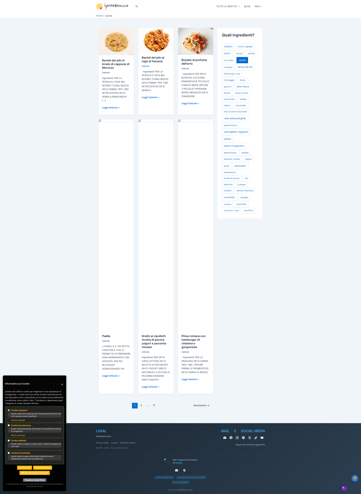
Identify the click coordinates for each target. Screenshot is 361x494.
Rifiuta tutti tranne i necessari (34, 473)
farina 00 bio (245, 66)
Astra (191, 490)
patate (245, 152)
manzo (227, 105)
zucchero (241, 204)
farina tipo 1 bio (232, 73)
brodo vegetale (245, 46)
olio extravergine (235, 118)
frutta (242, 80)
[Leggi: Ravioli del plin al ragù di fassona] (155, 40)
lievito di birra (241, 93)
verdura (227, 204)
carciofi (239, 53)
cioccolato (228, 60)
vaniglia (244, 197)
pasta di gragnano (234, 145)
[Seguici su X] (249, 438)
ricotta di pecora (231, 178)
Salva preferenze (42, 467)
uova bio (229, 197)
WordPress (182, 490)
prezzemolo (230, 172)
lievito (227, 93)
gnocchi (227, 86)
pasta (227, 138)
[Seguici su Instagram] (237, 438)
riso (246, 178)
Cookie (114, 442)
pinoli (226, 166)
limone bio (229, 99)
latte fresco (243, 86)
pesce (248, 159)
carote (251, 53)
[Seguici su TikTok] (256, 438)
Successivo (201, 405)
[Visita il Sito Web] (184, 470)
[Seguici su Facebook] (231, 438)
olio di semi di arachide (235, 111)
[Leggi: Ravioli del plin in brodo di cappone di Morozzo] (116, 41)
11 (154, 405)
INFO (257, 6)
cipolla (242, 60)
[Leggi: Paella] (116, 224)
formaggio (229, 80)
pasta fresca (230, 152)
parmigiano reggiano (236, 131)
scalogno (242, 184)
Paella (106, 336)
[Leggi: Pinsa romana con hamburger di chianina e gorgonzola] (195, 224)
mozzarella (240, 105)
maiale (243, 99)
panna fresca (230, 125)
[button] (137, 6)
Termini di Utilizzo (127, 442)
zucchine (248, 210)
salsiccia (228, 184)
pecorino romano (232, 159)
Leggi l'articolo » (111, 107)
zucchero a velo (231, 210)
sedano (227, 190)
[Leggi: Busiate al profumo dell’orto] (195, 41)
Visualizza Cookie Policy (35, 480)
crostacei (228, 67)
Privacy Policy (102, 442)
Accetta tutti (24, 467)
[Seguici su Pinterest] (243, 438)
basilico (228, 46)
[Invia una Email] (225, 438)
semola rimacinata (245, 190)
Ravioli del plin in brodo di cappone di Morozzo (115, 64)
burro (227, 53)
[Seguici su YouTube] (262, 438)
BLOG (247, 6)
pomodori (240, 165)
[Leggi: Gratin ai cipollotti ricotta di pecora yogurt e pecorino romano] (155, 224)
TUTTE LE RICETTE (226, 6)
